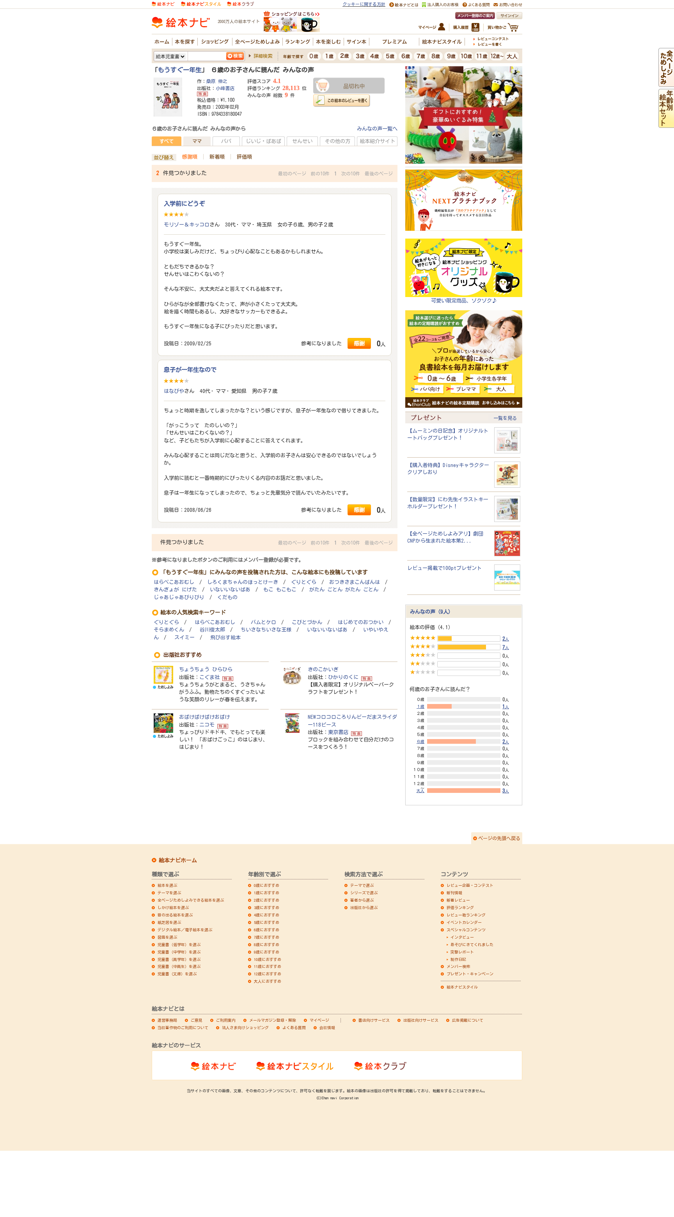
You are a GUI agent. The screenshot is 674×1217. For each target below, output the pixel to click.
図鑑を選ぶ (167, 937)
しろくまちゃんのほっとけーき (242, 582)
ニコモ (207, 724)
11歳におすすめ (267, 966)
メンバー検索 (458, 966)
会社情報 (327, 1027)
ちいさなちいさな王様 (266, 629)
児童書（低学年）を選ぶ (179, 944)
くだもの (227, 597)
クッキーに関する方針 (363, 4)
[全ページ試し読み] (666, 83)
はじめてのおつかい (360, 622)
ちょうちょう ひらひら (205, 669)
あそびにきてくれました (472, 944)
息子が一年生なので (190, 369)
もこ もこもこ (279, 589)
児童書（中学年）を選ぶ (179, 952)
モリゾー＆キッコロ (186, 224)
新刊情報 (454, 893)
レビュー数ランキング (466, 915)
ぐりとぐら (303, 582)
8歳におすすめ (266, 944)
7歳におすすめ (266, 937)
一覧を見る (505, 418)
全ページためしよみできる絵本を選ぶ (191, 900)
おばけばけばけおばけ (204, 717)
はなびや (174, 391)
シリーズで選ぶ (364, 893)
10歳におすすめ (267, 959)
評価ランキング (460, 907)
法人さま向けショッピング (245, 1027)
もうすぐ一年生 (180, 70)
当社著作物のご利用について (183, 1027)
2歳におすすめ (266, 900)
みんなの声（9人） (431, 611)
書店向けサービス (374, 1020)
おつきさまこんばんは (354, 582)
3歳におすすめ (266, 907)
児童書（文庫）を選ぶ (177, 974)
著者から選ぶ (362, 900)
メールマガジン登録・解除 (272, 1020)
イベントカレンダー (464, 922)
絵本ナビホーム (178, 860)
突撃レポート (462, 952)
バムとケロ (263, 622)
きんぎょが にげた (175, 589)
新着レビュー (458, 900)
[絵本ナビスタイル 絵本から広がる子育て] (201, 3)
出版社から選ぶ (364, 907)
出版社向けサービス (420, 1020)
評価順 (244, 156)
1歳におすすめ (266, 893)
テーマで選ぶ (362, 885)
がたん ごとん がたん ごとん (343, 589)
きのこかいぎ (323, 669)
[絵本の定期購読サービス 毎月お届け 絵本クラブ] (240, 3)
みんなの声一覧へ (377, 128)
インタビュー (462, 937)
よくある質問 (294, 1027)
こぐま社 (209, 677)
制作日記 (458, 959)
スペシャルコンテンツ (466, 930)
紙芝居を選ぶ (169, 922)
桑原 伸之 (216, 81)
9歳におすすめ (266, 952)
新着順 (217, 156)
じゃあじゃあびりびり (179, 597)
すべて (167, 141)
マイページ (319, 1020)
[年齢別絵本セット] (666, 124)
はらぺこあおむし (174, 582)
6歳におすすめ (266, 930)
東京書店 (338, 732)
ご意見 (196, 1020)
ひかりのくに (343, 677)
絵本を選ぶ (167, 885)
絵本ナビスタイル (462, 987)
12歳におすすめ (267, 974)
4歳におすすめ (266, 915)
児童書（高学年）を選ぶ (179, 959)
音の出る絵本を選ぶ (175, 915)
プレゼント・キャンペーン (470, 974)
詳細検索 (263, 55)
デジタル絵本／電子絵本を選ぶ (185, 930)
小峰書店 (225, 88)
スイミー (184, 637)
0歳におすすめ (266, 885)
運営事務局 (167, 1020)
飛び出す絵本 (225, 637)
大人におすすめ (267, 981)
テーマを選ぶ (169, 893)
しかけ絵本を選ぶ (173, 907)
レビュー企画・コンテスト (470, 885)
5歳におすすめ (266, 922)
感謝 (359, 343)
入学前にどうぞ (184, 203)
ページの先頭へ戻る (499, 838)
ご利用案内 (226, 1020)
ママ (197, 141)
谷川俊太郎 (212, 629)
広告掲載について (467, 1020)
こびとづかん (307, 622)
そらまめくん (169, 629)
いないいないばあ (230, 589)
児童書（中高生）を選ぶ (179, 966)
